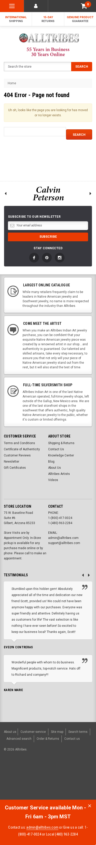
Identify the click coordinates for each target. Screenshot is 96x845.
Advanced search (18, 738)
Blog (51, 461)
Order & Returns (48, 738)
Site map (57, 732)
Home (12, 83)
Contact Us (56, 449)
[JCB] (9, 785)
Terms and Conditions (19, 443)
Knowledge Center (61, 455)
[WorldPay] (30, 776)
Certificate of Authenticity (22, 449)
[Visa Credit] (40, 776)
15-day (48, 19)
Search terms (78, 732)
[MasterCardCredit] (41, 776)
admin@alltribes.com (42, 827)
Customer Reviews (17, 455)
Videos (53, 480)
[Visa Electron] (67, 776)
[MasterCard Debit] (51, 776)
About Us (54, 468)
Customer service (33, 732)
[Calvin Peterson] (48, 193)
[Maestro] (79, 776)
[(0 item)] (84, 6)
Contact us (72, 738)
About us (10, 732)
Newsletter (11, 461)
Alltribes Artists (59, 474)
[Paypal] (12, 776)
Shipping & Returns (61, 443)
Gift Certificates (15, 468)
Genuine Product (80, 19)
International (16, 19)
